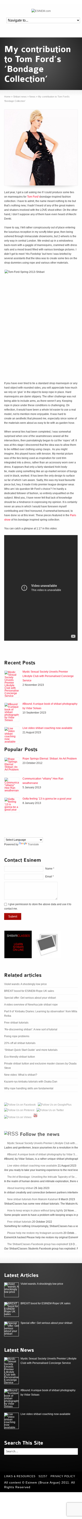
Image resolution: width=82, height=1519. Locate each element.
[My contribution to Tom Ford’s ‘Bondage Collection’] (41, 147)
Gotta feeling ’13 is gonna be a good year (47, 798)
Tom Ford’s (33, 196)
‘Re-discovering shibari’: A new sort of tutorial (30, 1029)
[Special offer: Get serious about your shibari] (11, 1329)
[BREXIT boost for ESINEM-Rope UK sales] (11, 1309)
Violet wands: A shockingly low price (25, 984)
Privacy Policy (63, 1476)
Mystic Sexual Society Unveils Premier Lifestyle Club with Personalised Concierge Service (48, 676)
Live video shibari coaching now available (47, 728)
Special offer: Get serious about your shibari (30, 997)
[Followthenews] (40, 1134)
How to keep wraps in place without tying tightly (35, 1210)
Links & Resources (19, 1476)
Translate (33, 844)
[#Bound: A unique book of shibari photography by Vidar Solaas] (11, 712)
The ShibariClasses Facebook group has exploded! (37, 1244)
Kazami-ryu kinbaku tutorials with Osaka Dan (30, 1081)
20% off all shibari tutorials (19, 1043)
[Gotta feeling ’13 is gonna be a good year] (11, 805)
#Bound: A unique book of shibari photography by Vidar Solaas (44, 1154)
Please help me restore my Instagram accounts (35, 1233)
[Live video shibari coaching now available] (11, 735)
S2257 (42, 1476)
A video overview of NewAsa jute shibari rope (31, 1004)
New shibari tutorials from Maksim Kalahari (32, 1199)
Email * (49, 876)
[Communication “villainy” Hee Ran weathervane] (11, 785)
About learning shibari (20, 1188)
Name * (49, 868)
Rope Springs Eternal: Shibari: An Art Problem (50, 758)
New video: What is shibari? (20, 1074)
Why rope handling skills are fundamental (28, 1088)
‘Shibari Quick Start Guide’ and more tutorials (31, 1049)
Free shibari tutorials (16, 1022)
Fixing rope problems (16, 1036)
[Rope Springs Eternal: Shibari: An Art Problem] (11, 764)
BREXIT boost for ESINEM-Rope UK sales (29, 990)
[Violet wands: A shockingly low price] (11, 1289)
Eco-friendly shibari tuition (19, 1056)
